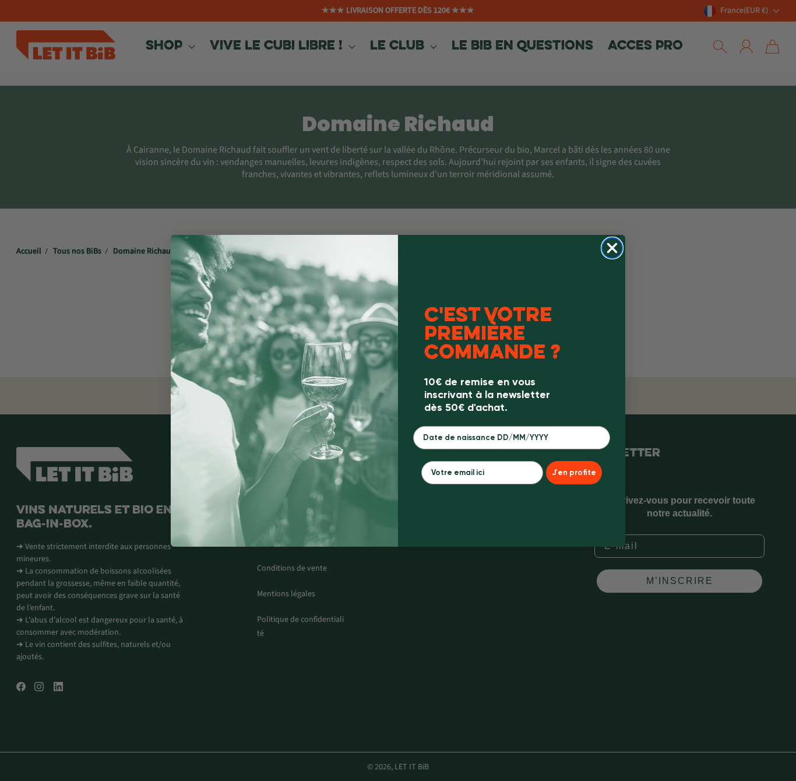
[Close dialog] (612, 248)
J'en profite (574, 472)
